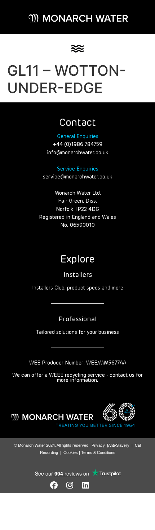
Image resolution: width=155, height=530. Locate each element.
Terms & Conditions (98, 452)
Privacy (98, 445)
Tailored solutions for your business (77, 332)
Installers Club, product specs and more (77, 288)
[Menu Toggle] (77, 49)
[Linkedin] (86, 485)
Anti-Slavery (118, 445)
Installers (77, 275)
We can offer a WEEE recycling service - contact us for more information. (77, 378)
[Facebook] (54, 485)
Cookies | (72, 452)
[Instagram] (70, 485)
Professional (77, 319)
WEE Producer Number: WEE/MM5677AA (77, 363)
